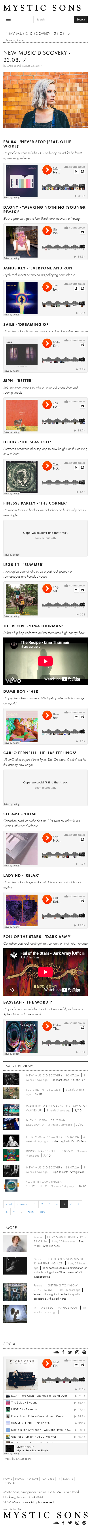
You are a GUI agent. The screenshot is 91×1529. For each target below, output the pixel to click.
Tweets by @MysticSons (17, 1459)
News (19, 1479)
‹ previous (22, 1204)
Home (7, 1479)
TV (58, 1479)
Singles (20, 40)
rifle (19, 1509)
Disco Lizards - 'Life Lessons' (49, 1151)
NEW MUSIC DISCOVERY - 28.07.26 (52, 1167)
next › (31, 1212)
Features (48, 1479)
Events (68, 1479)
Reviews (10, 40)
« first (9, 1204)
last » (42, 1212)
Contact (11, 1483)
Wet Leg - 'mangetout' (59, 1308)
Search (81, 19)
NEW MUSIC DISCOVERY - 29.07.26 (52, 1137)
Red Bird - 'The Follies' (43, 1090)
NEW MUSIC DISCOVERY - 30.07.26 (52, 1075)
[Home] (42, 7)
